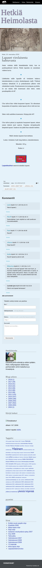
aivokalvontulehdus (27, 449)
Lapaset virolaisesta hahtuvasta (15, 59)
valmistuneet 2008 (10, 482)
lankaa (12, 461)
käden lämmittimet (17, 186)
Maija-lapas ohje (14, 527)
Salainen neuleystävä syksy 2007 (20, 532)
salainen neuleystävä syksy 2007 (16, 475)
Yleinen (17, 449)
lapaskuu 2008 (20, 463)
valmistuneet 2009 (19, 482)
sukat (13, 477)
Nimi (5, 304)
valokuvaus (17, 488)
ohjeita (22, 468)
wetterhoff (32, 488)
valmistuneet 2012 (19, 484)
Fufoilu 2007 (18, 441)
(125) (12, 394)
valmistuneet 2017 (10, 488)
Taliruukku (12, 536)
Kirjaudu (37, 2)
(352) (12, 403)
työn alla (18, 479)
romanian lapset (15, 472)
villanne (9, 242)
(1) (11, 379)
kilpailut (30, 457)
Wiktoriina (10, 266)
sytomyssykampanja (11, 479)
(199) (12, 399)
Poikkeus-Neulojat (14, 445)
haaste (21, 452)
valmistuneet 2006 (29, 479)
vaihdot (22, 479)
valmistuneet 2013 (28, 484)
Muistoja (30, 443)
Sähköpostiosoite (13, 310)
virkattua (22, 488)
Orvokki (8, 445)
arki (33, 449)
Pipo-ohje (11, 529)
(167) (12, 396)
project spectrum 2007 (21, 470)
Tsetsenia (27, 445)
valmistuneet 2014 (10, 486)
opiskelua (31, 468)
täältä (19, 430)
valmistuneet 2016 (28, 486)
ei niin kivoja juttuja (14, 452)
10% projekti (9, 441)
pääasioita (29, 470)
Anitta (9, 254)
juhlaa (10, 457)
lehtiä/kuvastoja (12, 466)
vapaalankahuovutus (15, 549)
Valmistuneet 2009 (15, 542)
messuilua (29, 466)
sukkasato (24, 477)
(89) (11, 392)
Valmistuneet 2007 (15, 538)
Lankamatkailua (24, 443)
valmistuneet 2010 (10, 189)
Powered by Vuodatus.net (32, 565)
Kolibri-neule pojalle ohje (17, 523)
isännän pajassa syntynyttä (25, 454)
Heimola (27, 441)
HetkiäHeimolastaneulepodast (13, 443)
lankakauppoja (25, 461)
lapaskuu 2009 (27, 463)
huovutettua (9, 454)
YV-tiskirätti (12, 544)
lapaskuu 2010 (29, 186)
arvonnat (8, 452)
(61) (11, 384)
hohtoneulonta (26, 452)
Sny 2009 (11, 534)
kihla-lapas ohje (14, 546)
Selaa (24, 2)
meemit (25, 466)
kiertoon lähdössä (24, 457)
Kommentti (7, 323)
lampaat (8, 461)
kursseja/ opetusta (17, 459)
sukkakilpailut (18, 477)
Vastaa (8, 212)
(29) (11, 382)
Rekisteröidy (29, 2)
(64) (11, 386)
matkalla (21, 466)
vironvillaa (27, 488)
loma (17, 466)
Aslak (13, 441)
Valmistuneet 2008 (15, 540)
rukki (20, 472)
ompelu (26, 468)
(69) (11, 388)
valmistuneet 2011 (10, 484)
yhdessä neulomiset (12, 491)
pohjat (14, 470)
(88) (11, 390)
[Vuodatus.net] (8, 563)
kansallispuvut (16, 457)
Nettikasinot (16, 2)
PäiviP (9, 217)
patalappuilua (9, 470)
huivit (32, 452)
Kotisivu (19, 317)
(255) (12, 401)
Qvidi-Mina (21, 445)
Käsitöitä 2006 (13, 525)
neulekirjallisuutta (17, 468)
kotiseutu (10, 459)
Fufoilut (23, 441)
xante (8, 205)
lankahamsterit (17, 461)
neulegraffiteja (9, 468)
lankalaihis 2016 (12, 463)
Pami (8, 230)
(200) (12, 405)
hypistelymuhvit (15, 454)
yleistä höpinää (26, 491)
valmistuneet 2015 (19, 486)
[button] (20, 2)
